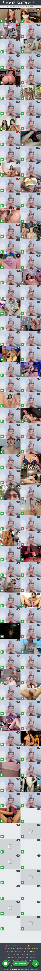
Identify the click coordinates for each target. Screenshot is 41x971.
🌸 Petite (33, 951)
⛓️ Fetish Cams (10, 960)
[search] (35, 963)
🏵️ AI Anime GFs (30, 960)
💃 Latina (23, 946)
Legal (36, 969)
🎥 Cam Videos (30, 963)
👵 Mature (19, 948)
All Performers (30, 969)
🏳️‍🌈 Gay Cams (8, 957)
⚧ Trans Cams (19, 957)
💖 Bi (23, 954)
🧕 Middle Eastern (9, 948)
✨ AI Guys (9, 963)
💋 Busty (8, 954)
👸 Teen (27, 948)
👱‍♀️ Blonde (35, 948)
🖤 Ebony (15, 946)
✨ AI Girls (20, 960)
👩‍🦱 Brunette (9, 951)
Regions (14, 969)
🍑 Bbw (26, 951)
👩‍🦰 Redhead (18, 951)
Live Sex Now (20, 964)
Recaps (23, 969)
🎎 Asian (8, 946)
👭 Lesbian (16, 954)
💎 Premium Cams (31, 957)
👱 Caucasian (32, 946)
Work (19, 969)
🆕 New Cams (31, 954)
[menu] (5, 963)
